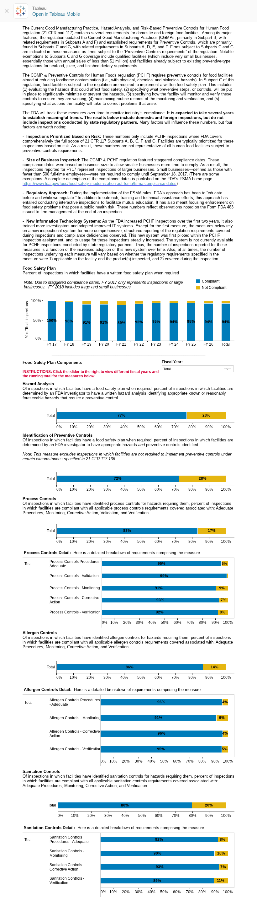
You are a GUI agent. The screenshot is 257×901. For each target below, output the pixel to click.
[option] (214, 281)
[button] (231, 280)
